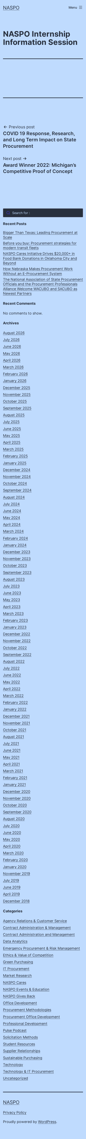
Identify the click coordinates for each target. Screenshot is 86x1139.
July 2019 (11, 880)
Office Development (20, 1003)
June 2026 (12, 346)
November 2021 (16, 723)
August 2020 (14, 819)
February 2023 (15, 620)
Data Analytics (15, 941)
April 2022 (11, 689)
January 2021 (14, 784)
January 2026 (14, 381)
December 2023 (16, 552)
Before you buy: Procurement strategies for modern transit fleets (40, 245)
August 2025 (14, 415)
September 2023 (17, 572)
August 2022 (14, 661)
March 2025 (13, 449)
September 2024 (17, 490)
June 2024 (12, 511)
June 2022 (12, 675)
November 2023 (17, 559)
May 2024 (11, 518)
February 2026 (15, 374)
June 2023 (12, 593)
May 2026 (11, 353)
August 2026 (14, 333)
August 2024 (14, 497)
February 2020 (15, 860)
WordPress (47, 1122)
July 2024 (11, 504)
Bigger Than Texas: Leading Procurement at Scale (40, 234)
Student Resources (19, 1044)
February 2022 (15, 702)
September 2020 (17, 812)
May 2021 (11, 757)
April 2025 (11, 442)
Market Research (17, 975)
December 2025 (16, 388)
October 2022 (15, 648)
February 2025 (15, 456)
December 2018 (16, 901)
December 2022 (16, 634)
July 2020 (11, 826)
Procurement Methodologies (27, 1010)
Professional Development (25, 1023)
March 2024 (13, 531)
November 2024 (17, 476)
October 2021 (14, 730)
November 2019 (16, 874)
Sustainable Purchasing (22, 1058)
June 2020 (12, 832)
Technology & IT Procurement (28, 1071)
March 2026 (13, 367)
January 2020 (14, 867)
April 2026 (11, 360)
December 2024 (16, 470)
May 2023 (11, 600)
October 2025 (15, 401)
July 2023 (11, 586)
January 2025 (14, 463)
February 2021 (15, 778)
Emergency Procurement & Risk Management (41, 948)
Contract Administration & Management (37, 928)
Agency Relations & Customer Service (35, 921)
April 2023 (11, 607)
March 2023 (13, 613)
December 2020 (16, 791)
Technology (13, 1065)
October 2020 (15, 805)
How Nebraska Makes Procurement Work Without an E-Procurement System (38, 271)
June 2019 (11, 887)
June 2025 (12, 429)
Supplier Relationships (21, 1051)
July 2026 (11, 340)
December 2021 (16, 716)
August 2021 (13, 737)
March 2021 (13, 771)
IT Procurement (16, 969)
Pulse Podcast (15, 1030)
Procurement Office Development (31, 1017)
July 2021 (11, 743)
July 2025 (11, 422)
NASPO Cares (14, 982)
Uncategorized (15, 1078)
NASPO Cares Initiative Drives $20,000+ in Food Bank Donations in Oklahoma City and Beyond (40, 258)
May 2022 (11, 682)
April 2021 (11, 764)
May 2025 (11, 435)
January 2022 (14, 709)
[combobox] (43, 212)
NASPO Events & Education (26, 989)
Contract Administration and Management (39, 934)
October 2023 (15, 565)
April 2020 (11, 846)
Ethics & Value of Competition (28, 955)
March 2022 (13, 696)
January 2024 (15, 545)
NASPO (11, 8)
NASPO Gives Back (19, 996)
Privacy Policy (14, 1112)
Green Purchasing (18, 962)
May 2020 (11, 839)
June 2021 (11, 750)
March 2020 (13, 853)
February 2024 (15, 538)
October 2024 (15, 483)
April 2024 (12, 524)
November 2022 (17, 641)
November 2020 (17, 798)
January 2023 (14, 627)
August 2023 (14, 579)
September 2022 (17, 654)
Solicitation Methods (20, 1037)
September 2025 (17, 408)
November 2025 (17, 394)
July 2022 (11, 668)
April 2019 (11, 894)
